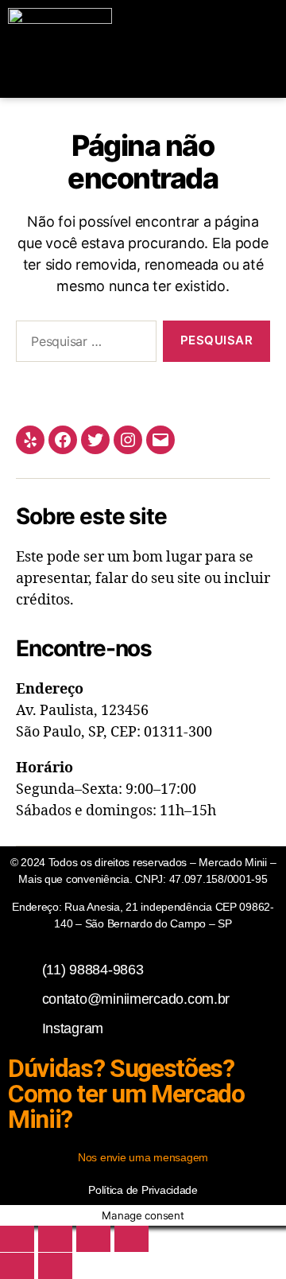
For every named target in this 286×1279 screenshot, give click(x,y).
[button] (257, 48)
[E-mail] (160, 440)
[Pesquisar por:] (83, 344)
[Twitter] (95, 440)
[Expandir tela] (55, 1239)
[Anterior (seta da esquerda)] (17, 1266)
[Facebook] (62, 440)
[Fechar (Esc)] (131, 1239)
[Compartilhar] (93, 1239)
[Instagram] (128, 440)
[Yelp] (30, 440)
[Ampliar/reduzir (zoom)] (17, 1239)
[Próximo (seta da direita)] (55, 1266)
